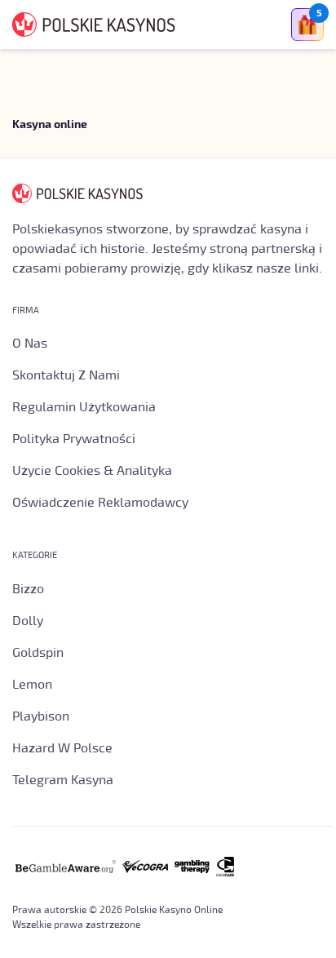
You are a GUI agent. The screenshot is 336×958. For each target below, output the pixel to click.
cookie (166, 919)
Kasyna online (49, 125)
